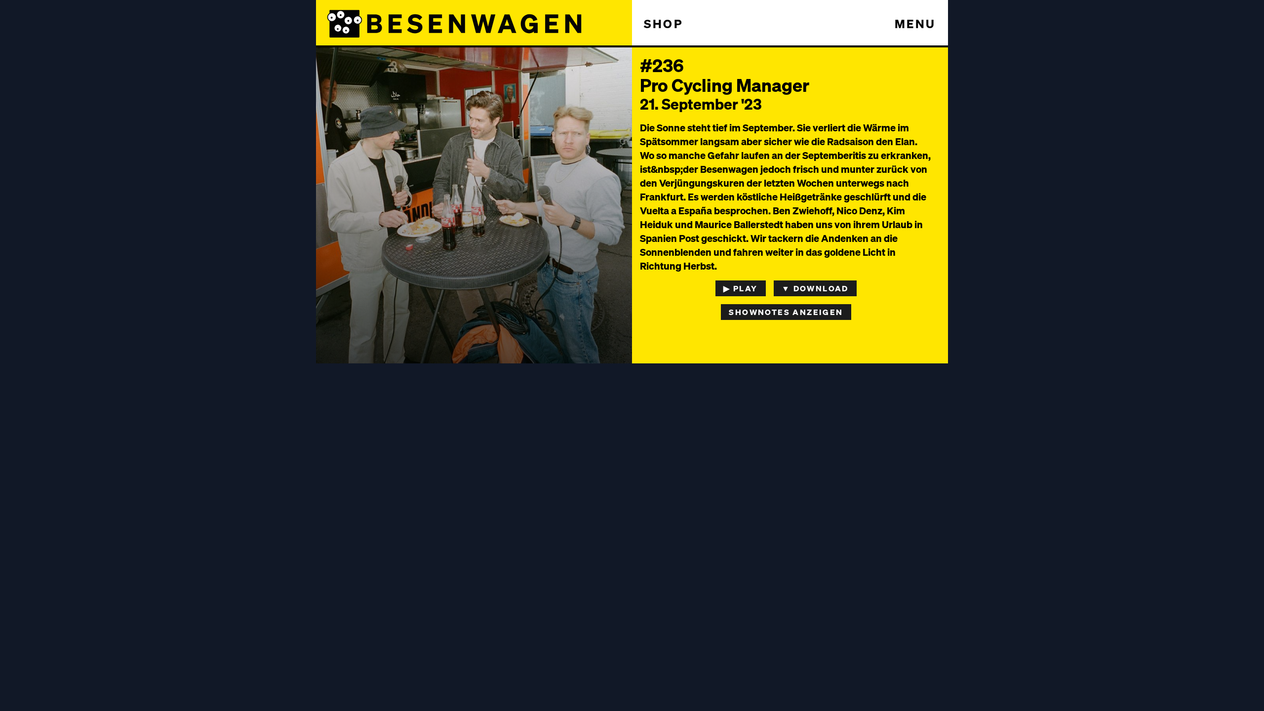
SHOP (663, 23)
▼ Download (815, 288)
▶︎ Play (740, 288)
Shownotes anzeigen (786, 312)
